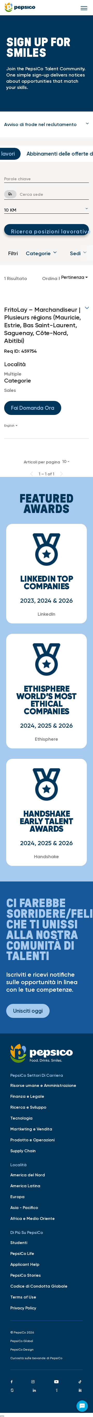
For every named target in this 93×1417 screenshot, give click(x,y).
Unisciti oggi (28, 1011)
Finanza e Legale (27, 1096)
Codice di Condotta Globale (38, 1286)
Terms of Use (23, 1297)
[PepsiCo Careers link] (20, 8)
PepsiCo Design (22, 1350)
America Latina (25, 1185)
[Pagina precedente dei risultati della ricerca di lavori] (31, 474)
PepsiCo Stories (25, 1275)
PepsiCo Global (21, 1341)
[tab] (46, 124)
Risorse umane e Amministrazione (43, 1085)
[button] (46, 124)
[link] (46, 367)
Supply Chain (23, 1150)
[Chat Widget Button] (82, 1406)
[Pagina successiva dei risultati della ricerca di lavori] (61, 474)
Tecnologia (21, 1118)
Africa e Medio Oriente (32, 1218)
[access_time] (7, 194)
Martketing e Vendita (31, 1129)
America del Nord (27, 1174)
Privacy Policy (23, 1307)
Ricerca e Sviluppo (28, 1107)
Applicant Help (24, 1264)
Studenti (18, 1242)
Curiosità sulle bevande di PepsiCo (36, 1358)
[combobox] (46, 179)
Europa (17, 1196)
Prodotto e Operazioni (32, 1139)
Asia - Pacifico (24, 1207)
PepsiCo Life (22, 1253)
